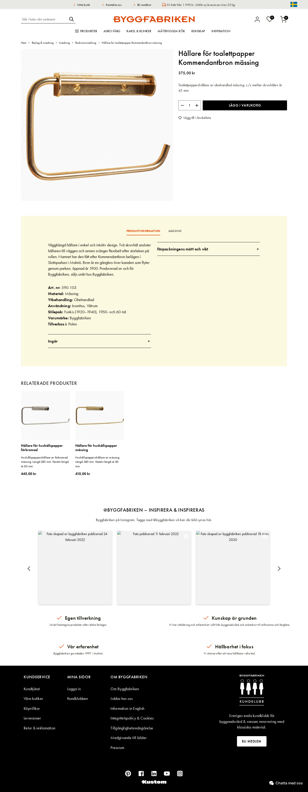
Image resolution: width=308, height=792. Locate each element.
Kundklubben (77, 698)
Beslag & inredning (43, 43)
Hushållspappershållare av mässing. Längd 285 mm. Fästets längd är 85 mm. (97, 461)
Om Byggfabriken (124, 688)
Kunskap (198, 31)
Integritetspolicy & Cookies (132, 718)
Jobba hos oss (121, 698)
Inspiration (220, 31)
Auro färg (111, 31)
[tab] (99, 341)
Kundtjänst (32, 688)
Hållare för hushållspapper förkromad (42, 448)
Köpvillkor (32, 708)
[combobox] (44, 19)
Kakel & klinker (138, 31)
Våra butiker (33, 698)
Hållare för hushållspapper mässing (96, 448)
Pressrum (117, 747)
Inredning (64, 43)
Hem (23, 43)
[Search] (71, 19)
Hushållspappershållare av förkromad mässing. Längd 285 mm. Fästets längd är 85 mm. (45, 461)
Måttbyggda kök (171, 31)
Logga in (74, 688)
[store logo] (154, 19)
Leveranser (32, 718)
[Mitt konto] (257, 19)
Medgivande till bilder (128, 737)
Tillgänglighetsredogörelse (131, 728)
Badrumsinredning (85, 43)
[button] (75, 567)
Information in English (127, 708)
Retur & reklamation (39, 728)
